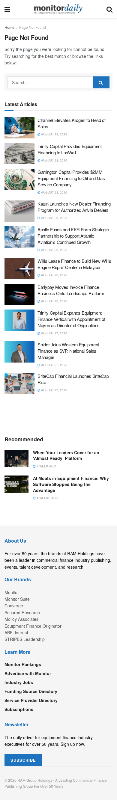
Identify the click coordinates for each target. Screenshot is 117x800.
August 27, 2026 (53, 333)
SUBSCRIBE (23, 760)
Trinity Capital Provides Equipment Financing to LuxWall (70, 149)
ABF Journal (16, 633)
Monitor (11, 592)
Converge (13, 606)
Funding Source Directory (30, 691)
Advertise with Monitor (27, 673)
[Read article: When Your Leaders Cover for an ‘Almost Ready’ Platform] (16, 458)
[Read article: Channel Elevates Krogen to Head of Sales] (19, 127)
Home (9, 27)
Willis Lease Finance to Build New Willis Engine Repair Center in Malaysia (74, 264)
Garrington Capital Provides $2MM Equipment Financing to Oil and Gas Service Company (71, 178)
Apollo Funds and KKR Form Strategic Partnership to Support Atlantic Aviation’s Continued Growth (73, 235)
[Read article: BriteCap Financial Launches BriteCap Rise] (19, 383)
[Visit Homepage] (58, 9)
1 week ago (46, 466)
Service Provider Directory (31, 700)
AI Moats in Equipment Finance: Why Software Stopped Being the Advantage (71, 484)
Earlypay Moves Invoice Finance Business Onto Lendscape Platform (71, 290)
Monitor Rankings (22, 664)
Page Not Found (32, 27)
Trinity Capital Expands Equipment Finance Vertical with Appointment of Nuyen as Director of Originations (71, 319)
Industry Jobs (18, 682)
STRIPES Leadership (24, 639)
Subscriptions (18, 709)
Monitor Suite (17, 599)
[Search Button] (109, 9)
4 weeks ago (47, 498)
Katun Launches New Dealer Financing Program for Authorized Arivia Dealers (74, 206)
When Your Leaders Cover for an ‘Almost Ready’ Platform (66, 455)
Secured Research (22, 612)
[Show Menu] (7, 9)
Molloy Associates (21, 619)
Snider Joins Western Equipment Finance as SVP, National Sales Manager (68, 350)
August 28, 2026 (53, 134)
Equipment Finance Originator (33, 626)
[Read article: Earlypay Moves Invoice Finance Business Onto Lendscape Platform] (19, 294)
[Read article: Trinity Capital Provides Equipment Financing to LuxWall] (19, 153)
